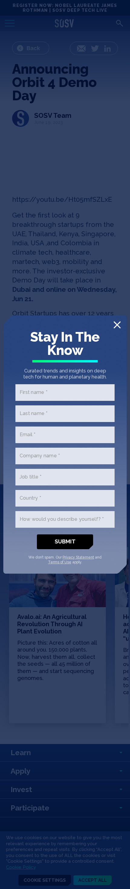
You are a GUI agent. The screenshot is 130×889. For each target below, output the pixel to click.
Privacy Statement (78, 557)
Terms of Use (59, 562)
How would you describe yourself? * (62, 519)
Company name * (40, 456)
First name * (33, 392)
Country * (30, 498)
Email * (28, 435)
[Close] (117, 324)
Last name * (34, 414)
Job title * (31, 477)
